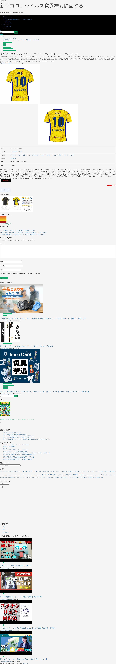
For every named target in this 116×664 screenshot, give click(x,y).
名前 (1, 261)
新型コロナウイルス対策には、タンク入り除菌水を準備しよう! (16, 444)
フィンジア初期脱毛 (10, 477)
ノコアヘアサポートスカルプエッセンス (91, 474)
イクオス (85, 471)
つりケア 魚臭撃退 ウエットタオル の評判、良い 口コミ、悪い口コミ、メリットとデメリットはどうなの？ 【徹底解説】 (45, 391)
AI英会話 (54, 471)
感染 (59, 477)
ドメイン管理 (66, 474)
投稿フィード (5, 529)
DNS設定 (59, 471)
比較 (82, 477)
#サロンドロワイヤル (15, 471)
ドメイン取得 (59, 474)
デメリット (38, 474)
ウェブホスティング (92, 471)
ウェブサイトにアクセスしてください (10, 230)
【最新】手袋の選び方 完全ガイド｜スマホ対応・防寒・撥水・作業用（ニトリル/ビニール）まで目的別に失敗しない (43, 318)
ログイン (4, 527)
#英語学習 (45, 471)
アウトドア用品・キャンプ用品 (8, 385)
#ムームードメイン (29, 471)
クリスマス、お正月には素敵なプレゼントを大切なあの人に (15, 449)
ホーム (4, 16)
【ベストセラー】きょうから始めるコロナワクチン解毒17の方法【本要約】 (19, 435)
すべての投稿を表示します (28, 230)
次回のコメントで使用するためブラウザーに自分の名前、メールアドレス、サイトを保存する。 (21, 273)
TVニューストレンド (7, 17)
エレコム (99, 471)
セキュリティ (25, 474)
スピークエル (18, 474)
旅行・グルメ (5, 387)
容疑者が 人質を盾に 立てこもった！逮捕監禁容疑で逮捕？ (15, 451)
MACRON (13, 158)
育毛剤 (90, 477)
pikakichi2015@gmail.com (8, 63)
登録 (4, 526)
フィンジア (3, 477)
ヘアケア (17, 477)
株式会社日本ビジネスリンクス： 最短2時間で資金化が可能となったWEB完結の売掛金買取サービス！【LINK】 (26, 452)
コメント (2, 244)
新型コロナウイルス (71, 477)
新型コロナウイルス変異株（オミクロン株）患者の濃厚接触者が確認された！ (19, 454)
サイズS (4, 44)
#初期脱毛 (39, 471)
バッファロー (103, 474)
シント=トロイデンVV (7, 47)
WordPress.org (5, 532)
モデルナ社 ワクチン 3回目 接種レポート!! (12, 432)
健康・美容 (5, 315)
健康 (50, 477)
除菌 (100, 477)
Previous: (23, 232)
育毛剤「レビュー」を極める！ (9, 446)
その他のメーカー (73, 471)
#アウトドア (3, 471)
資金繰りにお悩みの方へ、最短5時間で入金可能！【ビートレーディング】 (18, 457)
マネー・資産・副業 (7, 26)
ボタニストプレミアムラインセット (26, 477)
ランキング (36, 477)
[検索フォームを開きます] (0, 30)
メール (2, 265)
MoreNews (25, 663)
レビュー (41, 477)
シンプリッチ (12, 474)
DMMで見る (6, 180)
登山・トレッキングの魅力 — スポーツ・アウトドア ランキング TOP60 (26, 346)
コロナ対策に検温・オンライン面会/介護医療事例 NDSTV (15, 434)
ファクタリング (111, 474)
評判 (94, 477)
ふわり (81, 471)
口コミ (54, 477)
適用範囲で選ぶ (8, 22)
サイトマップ (5, 28)
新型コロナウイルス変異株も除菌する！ (44, 5)
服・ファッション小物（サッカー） (9, 50)
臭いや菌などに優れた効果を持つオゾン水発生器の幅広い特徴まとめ (17, 19)
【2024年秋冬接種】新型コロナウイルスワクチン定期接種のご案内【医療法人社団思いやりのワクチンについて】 (27, 439)
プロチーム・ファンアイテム (8, 48)
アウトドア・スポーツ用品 (7, 42)
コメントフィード (6, 530)
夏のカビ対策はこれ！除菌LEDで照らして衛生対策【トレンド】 (16, 437)
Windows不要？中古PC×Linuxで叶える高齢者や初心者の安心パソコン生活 (18, 456)
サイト (1, 269)
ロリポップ (46, 477)
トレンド (49, 474)
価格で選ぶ (7, 21)
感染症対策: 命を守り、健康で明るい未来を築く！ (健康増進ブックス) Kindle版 (17, 419)
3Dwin (50, 471)
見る (2, 34)
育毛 (85, 477)
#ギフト (8, 471)
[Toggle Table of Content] (7, 190)
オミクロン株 (108, 471)
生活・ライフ (5, 24)
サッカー (4, 45)
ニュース (77, 474)
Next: (22, 234)
